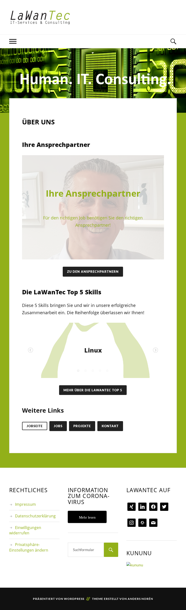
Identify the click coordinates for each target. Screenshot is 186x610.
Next (155, 350)
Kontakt (110, 426)
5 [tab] (107, 370)
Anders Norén (140, 599)
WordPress (74, 599)
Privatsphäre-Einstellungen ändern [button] (28, 547)
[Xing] (131, 506)
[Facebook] (153, 506)
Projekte (82, 426)
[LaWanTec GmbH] (40, 17)
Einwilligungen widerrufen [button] (25, 530)
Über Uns (38, 122)
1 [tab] (78, 370)
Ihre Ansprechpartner (93, 193)
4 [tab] (100, 370)
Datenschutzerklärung (35, 516)
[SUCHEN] (111, 550)
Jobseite (35, 426)
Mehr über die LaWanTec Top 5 (92, 390)
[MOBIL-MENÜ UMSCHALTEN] (12, 41)
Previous (30, 350)
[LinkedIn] (142, 506)
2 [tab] (85, 370)
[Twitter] (164, 506)
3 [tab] (93, 370)
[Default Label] (142, 522)
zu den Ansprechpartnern (93, 271)
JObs (58, 426)
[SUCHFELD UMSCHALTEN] (173, 41)
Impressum (25, 504)
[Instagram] (131, 522)
